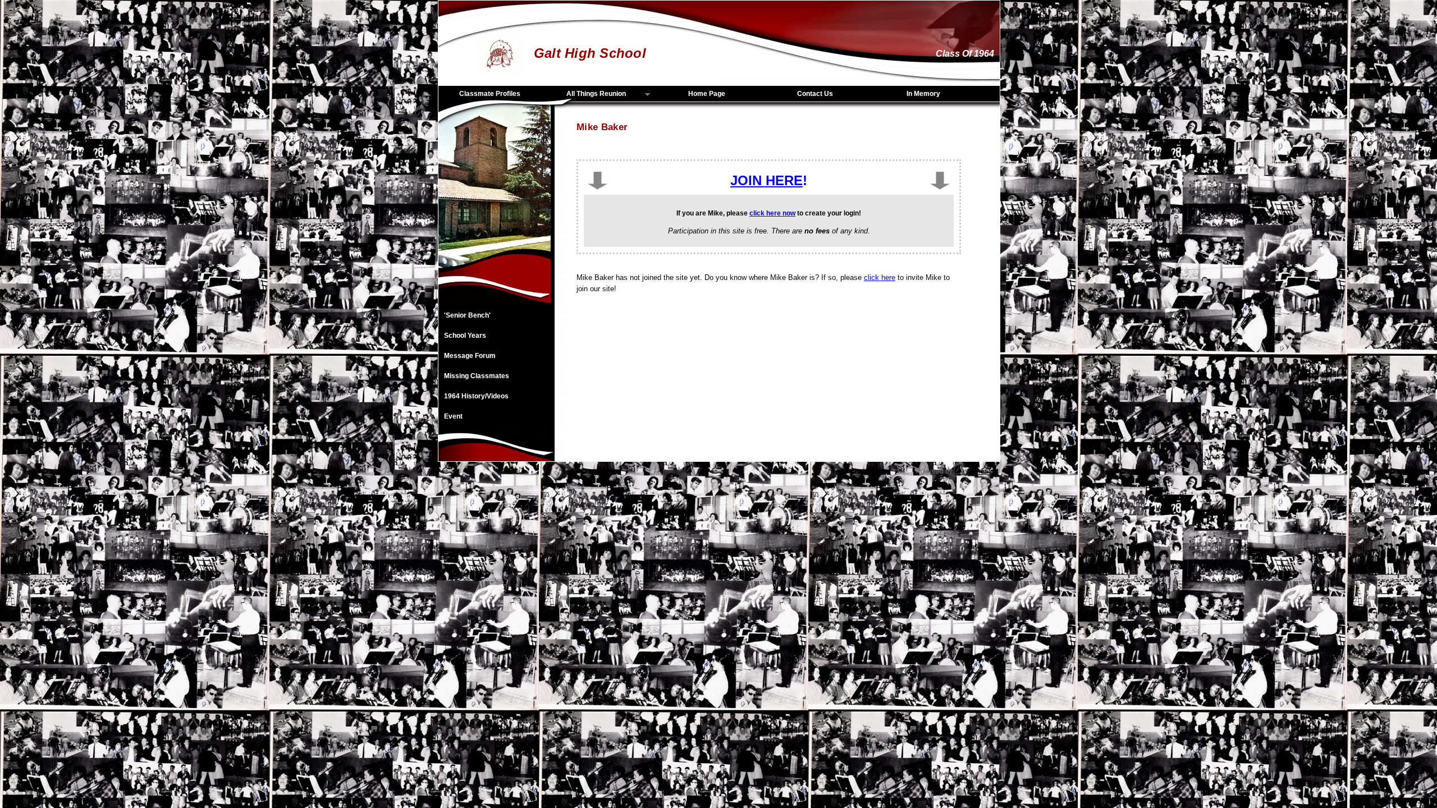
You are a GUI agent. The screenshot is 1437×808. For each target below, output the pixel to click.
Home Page (706, 94)
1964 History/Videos (476, 396)
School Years (465, 335)
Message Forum (470, 356)
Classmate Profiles (489, 94)
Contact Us (815, 94)
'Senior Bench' (467, 315)
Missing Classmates (476, 376)
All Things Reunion (586, 94)
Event (453, 416)
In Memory (923, 94)
